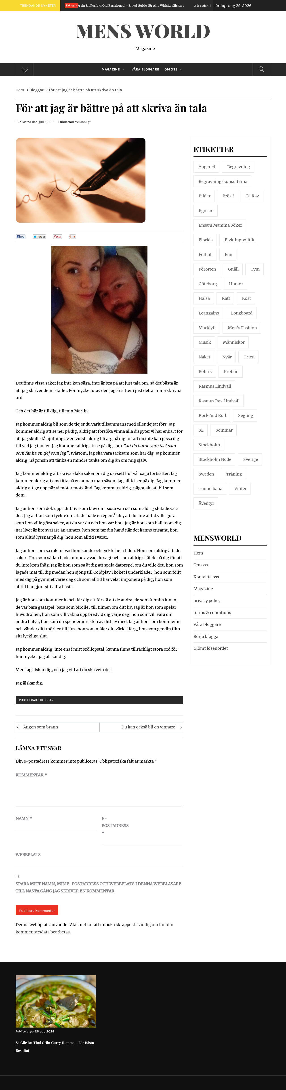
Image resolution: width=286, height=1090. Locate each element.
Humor (236, 283)
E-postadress (113, 826)
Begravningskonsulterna (223, 181)
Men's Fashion (242, 327)
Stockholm (209, 444)
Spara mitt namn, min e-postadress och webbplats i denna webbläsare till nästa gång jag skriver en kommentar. (98, 887)
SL (201, 430)
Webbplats (27, 854)
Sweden (206, 474)
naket (204, 357)
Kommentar (31, 775)
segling (245, 415)
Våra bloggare (207, 624)
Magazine (111, 69)
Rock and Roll (212, 415)
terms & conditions (212, 612)
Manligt (84, 122)
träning (234, 474)
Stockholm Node (215, 459)
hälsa (204, 298)
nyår (227, 357)
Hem (198, 553)
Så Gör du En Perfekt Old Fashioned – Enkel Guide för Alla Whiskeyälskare (89, 6)
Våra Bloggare (145, 69)
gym (255, 269)
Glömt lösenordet (210, 648)
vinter (240, 488)
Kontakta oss (206, 576)
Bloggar (46, 700)
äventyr (206, 503)
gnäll (233, 269)
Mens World (143, 30)
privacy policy (207, 600)
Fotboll (206, 254)
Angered (207, 166)
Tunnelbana (210, 488)
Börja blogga (205, 636)
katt (226, 298)
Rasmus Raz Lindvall (219, 400)
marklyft (207, 327)
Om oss (171, 69)
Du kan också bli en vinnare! (149, 727)
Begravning (238, 166)
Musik (205, 342)
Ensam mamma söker (220, 225)
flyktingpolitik (239, 239)
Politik (205, 371)
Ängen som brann (40, 727)
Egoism (206, 210)
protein (231, 371)
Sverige (250, 459)
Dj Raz (252, 196)
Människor (234, 342)
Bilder (204, 196)
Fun (228, 254)
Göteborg (208, 283)
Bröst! (228, 196)
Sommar (224, 430)
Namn (24, 818)
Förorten (207, 269)
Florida (206, 239)
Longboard (241, 313)
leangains (209, 313)
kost (246, 298)
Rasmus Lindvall (215, 386)
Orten (249, 357)
